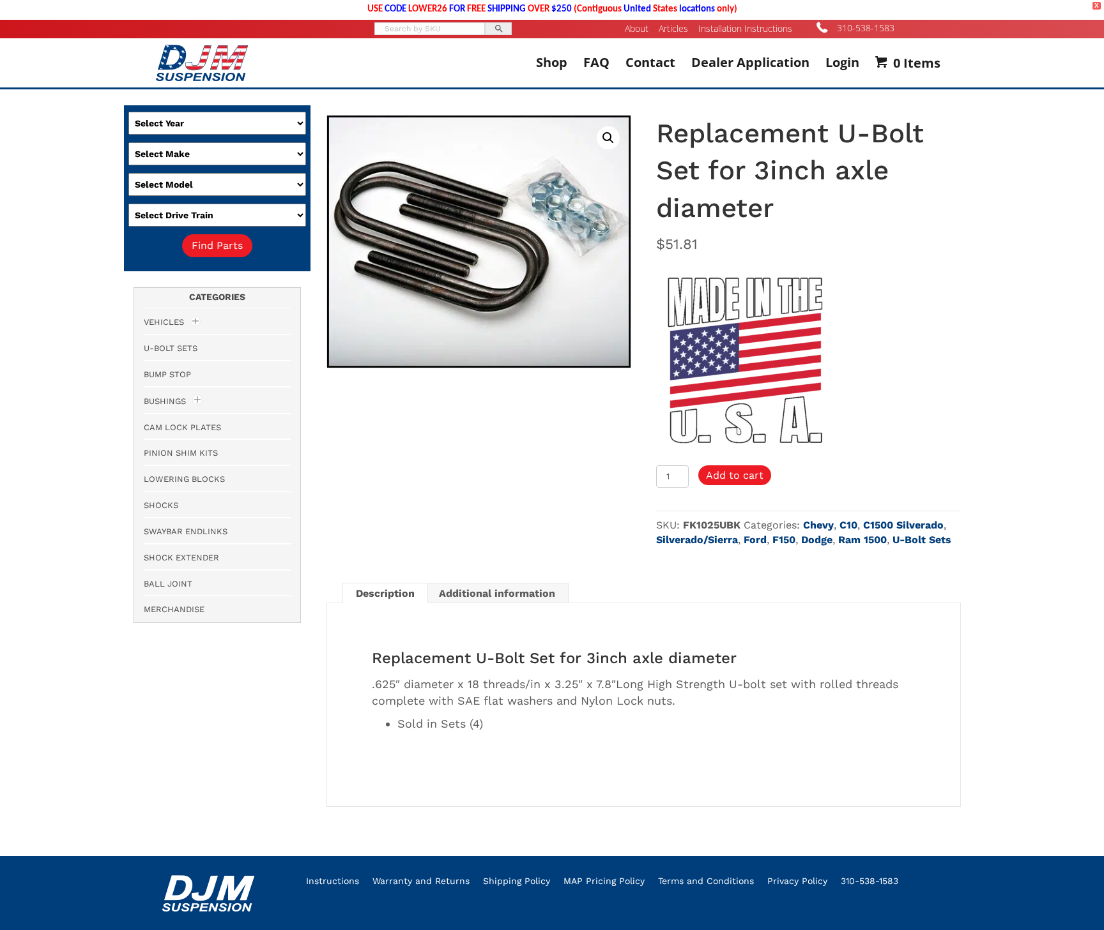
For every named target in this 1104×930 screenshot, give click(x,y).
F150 (783, 540)
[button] (608, 137)
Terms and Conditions (706, 881)
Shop (551, 62)
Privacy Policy (797, 881)
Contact (650, 62)
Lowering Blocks (184, 479)
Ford (755, 540)
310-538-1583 (865, 28)
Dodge (816, 540)
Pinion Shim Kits (181, 453)
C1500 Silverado (903, 525)
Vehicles (164, 322)
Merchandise (174, 609)
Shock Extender (181, 557)
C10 (848, 525)
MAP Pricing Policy (604, 881)
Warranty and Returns (421, 881)
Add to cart (734, 475)
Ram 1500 (862, 540)
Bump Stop (167, 374)
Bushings (165, 401)
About (636, 28)
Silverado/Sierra (697, 540)
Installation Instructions (745, 28)
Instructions (332, 881)
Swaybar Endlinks (185, 531)
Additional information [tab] (497, 593)
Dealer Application (750, 62)
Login (842, 62)
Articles (673, 28)
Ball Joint (168, 584)
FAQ (596, 62)
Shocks (161, 505)
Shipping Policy (516, 881)
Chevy (818, 525)
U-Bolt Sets (922, 540)
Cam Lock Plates (182, 427)
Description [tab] (385, 593)
